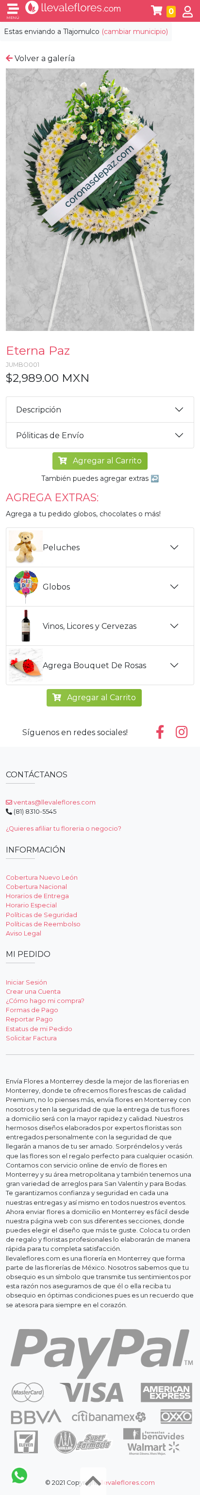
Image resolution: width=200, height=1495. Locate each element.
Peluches (61, 547)
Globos (56, 586)
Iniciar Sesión (26, 982)
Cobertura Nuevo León (42, 877)
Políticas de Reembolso (43, 924)
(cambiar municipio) (134, 31)
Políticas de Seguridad (41, 915)
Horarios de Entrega (37, 896)
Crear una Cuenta (33, 991)
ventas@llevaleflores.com (54, 802)
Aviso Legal (23, 933)
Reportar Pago (29, 1019)
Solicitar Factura (31, 1038)
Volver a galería (44, 58)
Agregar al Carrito (106, 460)
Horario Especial (31, 905)
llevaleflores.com (127, 1482)
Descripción (38, 409)
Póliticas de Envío (50, 435)
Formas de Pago (32, 1010)
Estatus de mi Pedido (39, 1029)
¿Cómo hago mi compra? (45, 1000)
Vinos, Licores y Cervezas (89, 626)
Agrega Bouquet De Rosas (94, 665)
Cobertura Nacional (36, 886)
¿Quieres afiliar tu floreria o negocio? (63, 828)
